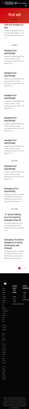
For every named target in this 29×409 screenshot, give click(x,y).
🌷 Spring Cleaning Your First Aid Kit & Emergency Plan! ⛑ (12, 217)
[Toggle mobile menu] (26, 5)
